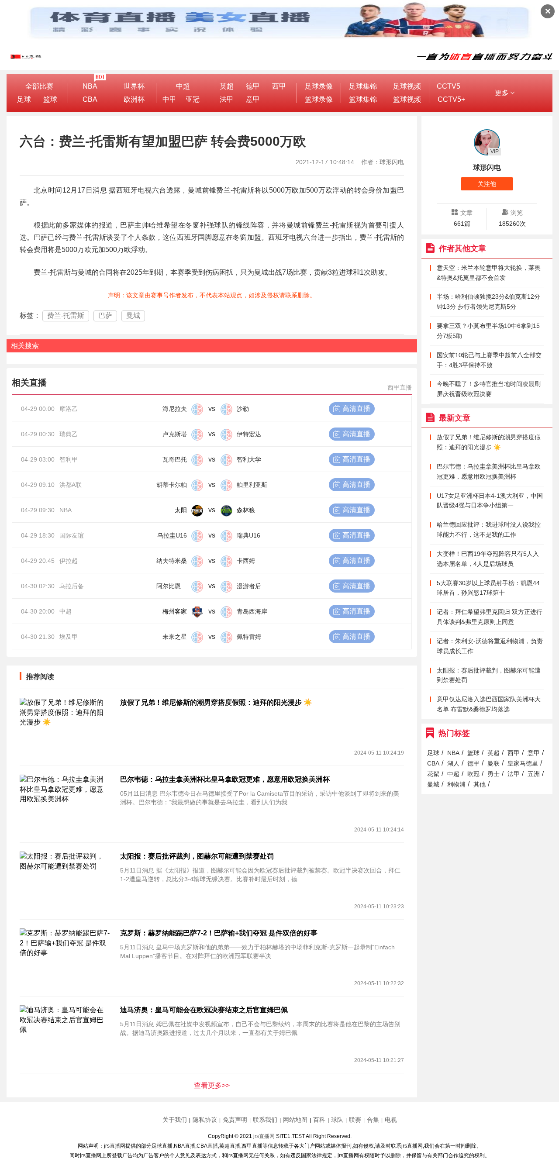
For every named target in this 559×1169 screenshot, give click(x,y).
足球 (24, 99)
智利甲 (68, 459)
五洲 (534, 773)
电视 (391, 1119)
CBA (90, 99)
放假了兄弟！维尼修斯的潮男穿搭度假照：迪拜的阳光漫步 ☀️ (216, 702)
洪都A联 (70, 484)
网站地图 (295, 1119)
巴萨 (105, 315)
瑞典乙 (68, 434)
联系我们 (265, 1119)
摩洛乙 (68, 408)
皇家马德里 (522, 763)
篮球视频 (407, 99)
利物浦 (456, 784)
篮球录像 (319, 99)
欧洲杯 (134, 99)
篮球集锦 (363, 99)
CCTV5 (448, 86)
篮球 (50, 99)
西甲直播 (399, 387)
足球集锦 (363, 86)
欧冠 (473, 773)
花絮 (433, 773)
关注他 (487, 183)
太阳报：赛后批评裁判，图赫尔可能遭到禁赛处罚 (197, 856)
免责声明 (235, 1119)
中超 (183, 86)
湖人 (453, 763)
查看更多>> (212, 1085)
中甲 (169, 99)
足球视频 (407, 86)
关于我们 (174, 1119)
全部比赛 (39, 86)
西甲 (279, 86)
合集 (373, 1119)
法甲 (227, 99)
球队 (337, 1119)
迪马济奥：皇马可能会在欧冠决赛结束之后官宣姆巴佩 (204, 1010)
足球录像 (319, 86)
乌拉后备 (71, 586)
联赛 (355, 1119)
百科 (319, 1119)
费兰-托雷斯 (65, 315)
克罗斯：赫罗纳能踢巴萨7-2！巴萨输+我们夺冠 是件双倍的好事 (218, 933)
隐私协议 (205, 1119)
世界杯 (134, 86)
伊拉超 (68, 560)
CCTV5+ (451, 99)
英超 (227, 86)
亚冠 (193, 99)
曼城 (133, 315)
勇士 (493, 773)
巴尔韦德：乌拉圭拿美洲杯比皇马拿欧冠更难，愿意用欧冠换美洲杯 (225, 779)
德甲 (253, 86)
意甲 (253, 99)
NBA (90, 86)
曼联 (493, 763)
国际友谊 (71, 535)
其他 (479, 784)
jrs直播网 (264, 1136)
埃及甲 (68, 636)
